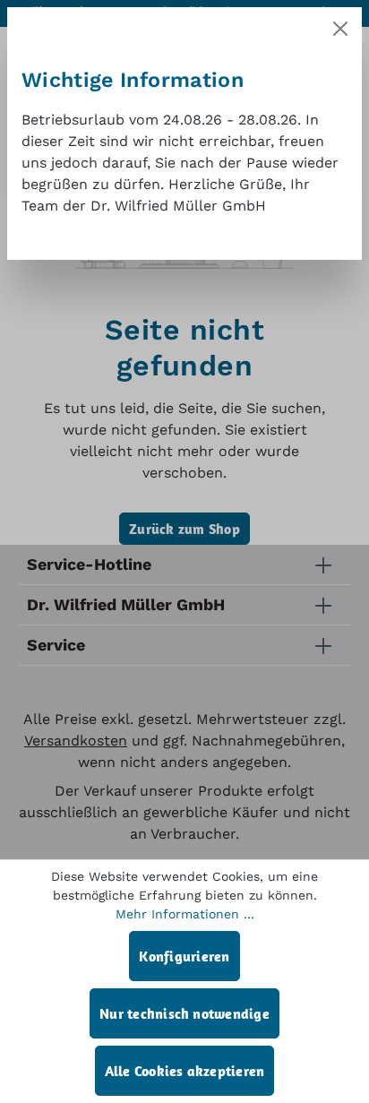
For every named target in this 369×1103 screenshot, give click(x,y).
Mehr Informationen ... (185, 914)
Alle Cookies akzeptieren (185, 1071)
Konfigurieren (184, 956)
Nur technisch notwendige (184, 1013)
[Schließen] (340, 28)
